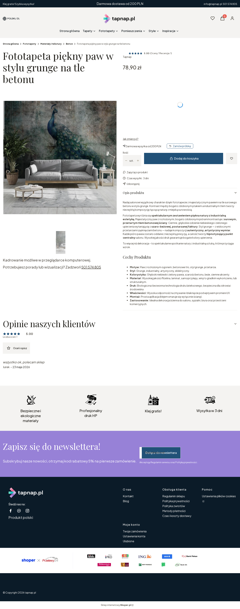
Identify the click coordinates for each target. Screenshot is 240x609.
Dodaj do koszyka (186, 158)
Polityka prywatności (176, 501)
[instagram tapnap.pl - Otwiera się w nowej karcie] (27, 510)
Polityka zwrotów (173, 506)
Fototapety (29, 44)
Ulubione (128, 541)
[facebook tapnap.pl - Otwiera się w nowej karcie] (10, 510)
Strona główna (11, 44)
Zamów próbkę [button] (182, 146)
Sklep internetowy (116, 605)
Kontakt (128, 496)
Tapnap (127, 56)
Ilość (125, 152)
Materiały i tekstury (51, 44)
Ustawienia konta (134, 536)
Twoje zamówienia (135, 531)
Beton (69, 44)
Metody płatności (174, 511)
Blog (126, 501)
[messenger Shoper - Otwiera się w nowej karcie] (19, 510)
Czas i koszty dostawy (176, 516)
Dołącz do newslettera (161, 453)
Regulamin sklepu (173, 496)
